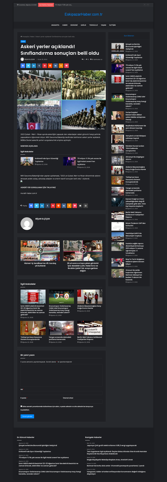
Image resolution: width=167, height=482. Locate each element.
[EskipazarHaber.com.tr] (83, 14)
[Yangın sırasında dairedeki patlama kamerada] (61, 328)
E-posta (24, 398)
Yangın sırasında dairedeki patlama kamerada (60, 338)
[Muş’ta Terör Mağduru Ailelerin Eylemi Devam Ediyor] (117, 262)
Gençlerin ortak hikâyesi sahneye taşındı (136, 137)
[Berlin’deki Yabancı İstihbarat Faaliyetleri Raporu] (89, 328)
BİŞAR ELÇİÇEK (30, 59)
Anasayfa (55, 25)
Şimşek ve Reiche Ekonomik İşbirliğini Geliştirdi (133, 46)
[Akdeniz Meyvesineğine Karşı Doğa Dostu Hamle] (89, 297)
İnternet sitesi (68, 398)
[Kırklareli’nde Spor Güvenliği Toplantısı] (27, 161)
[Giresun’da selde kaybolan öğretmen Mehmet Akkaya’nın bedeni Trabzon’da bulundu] (117, 273)
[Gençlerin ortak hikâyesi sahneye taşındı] (117, 139)
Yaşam (103, 25)
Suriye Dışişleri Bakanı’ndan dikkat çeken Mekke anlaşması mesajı (135, 116)
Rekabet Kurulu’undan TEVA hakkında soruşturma (135, 148)
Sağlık (83, 25)
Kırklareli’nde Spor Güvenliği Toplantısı (134, 56)
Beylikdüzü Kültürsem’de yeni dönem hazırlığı (136, 127)
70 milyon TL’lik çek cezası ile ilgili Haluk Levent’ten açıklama (76, 5)
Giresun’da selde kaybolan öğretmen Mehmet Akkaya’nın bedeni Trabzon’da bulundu (134, 275)
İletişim (112, 25)
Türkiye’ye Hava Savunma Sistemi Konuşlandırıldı (31, 338)
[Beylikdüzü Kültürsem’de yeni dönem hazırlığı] (117, 129)
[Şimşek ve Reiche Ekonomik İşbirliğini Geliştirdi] (117, 47)
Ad (22, 389)
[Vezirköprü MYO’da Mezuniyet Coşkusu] (117, 236)
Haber (64, 25)
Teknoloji (93, 25)
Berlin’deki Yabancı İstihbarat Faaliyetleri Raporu (89, 338)
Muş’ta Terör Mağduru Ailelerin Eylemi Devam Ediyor (135, 261)
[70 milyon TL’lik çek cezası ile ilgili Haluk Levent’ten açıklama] (69, 161)
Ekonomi (74, 25)
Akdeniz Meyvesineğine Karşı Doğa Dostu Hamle (89, 307)
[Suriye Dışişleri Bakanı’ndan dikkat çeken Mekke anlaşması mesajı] (117, 115)
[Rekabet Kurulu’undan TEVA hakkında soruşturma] (117, 149)
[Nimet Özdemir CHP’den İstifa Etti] (117, 226)
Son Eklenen (129, 36)
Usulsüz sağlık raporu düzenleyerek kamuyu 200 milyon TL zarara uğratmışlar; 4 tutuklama (135, 248)
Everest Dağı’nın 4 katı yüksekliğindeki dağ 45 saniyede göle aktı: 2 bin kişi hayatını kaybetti (136, 202)
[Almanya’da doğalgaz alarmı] (117, 160)
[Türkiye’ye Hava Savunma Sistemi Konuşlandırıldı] (33, 328)
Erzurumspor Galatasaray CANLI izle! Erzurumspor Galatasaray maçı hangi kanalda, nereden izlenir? (60, 309)
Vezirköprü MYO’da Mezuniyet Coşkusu (134, 234)
